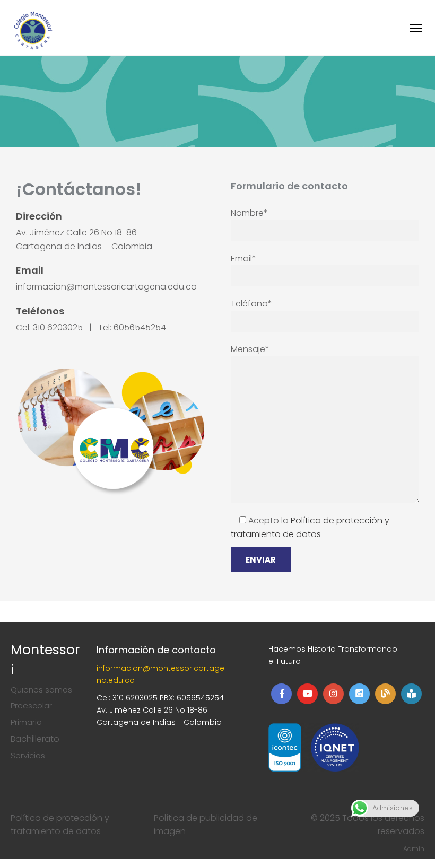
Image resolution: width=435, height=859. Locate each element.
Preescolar (31, 705)
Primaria (26, 721)
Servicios (28, 755)
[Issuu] (359, 694)
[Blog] (385, 694)
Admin (413, 848)
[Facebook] (281, 694)
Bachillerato (35, 739)
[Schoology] (411, 694)
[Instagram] (333, 694)
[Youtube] (307, 694)
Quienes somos (41, 689)
